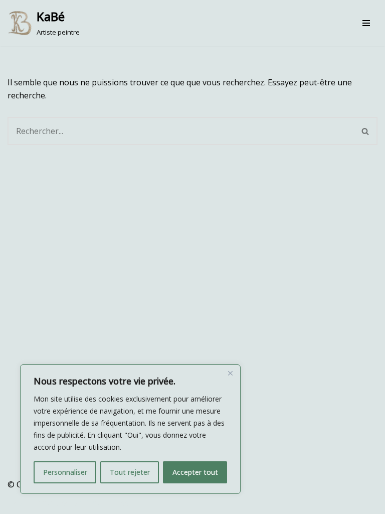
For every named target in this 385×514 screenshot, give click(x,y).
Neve (17, 502)
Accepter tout (195, 472)
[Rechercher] (365, 131)
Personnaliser (65, 472)
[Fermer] (230, 373)
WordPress (107, 502)
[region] (130, 429)
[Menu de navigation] (366, 23)
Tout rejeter (130, 472)
